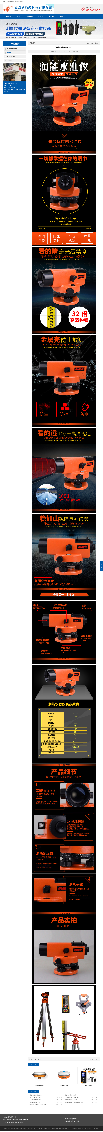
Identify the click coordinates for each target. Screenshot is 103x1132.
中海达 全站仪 (37, 1059)
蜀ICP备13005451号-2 (87, 1128)
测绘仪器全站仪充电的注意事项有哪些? (74, 1102)
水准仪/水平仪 (11, 56)
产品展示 (40, 16)
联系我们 (62, 16)
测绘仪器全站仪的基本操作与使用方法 (39, 1104)
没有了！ (97, 1059)
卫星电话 (9, 60)
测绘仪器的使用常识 (35, 1102)
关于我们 (19, 16)
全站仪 (9, 52)
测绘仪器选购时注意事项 (36, 1095)
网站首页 (8, 16)
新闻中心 (30, 16)
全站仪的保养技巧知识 (35, 1100)
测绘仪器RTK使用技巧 (35, 1097)
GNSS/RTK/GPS (12, 49)
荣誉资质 (51, 16)
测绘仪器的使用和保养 (70, 1095)
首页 (88, 43)
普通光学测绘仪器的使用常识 (72, 1097)
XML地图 (95, 1128)
